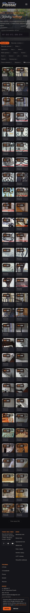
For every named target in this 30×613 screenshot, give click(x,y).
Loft (18, 56)
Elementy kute (13, 59)
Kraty (13, 49)
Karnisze (11, 56)
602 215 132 (5, 592)
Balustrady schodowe (17, 43)
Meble (20, 49)
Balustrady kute (20, 534)
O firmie (4, 567)
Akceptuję (6, 608)
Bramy (17, 46)
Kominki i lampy (20, 552)
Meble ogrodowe (5, 52)
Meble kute (19, 545)
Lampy (15, 52)
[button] (8, 74)
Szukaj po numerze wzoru (10, 30)
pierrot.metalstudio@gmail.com (11, 594)
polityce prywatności (20, 604)
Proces (4, 574)
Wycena (4, 581)
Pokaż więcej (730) (15, 521)
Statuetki (3, 59)
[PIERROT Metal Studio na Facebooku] (8, 543)
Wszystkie (4, 43)
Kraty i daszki (19, 549)
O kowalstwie (5, 570)
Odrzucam (15, 608)
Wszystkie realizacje (21, 560)
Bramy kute (19, 538)
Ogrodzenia (4, 49)
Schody (25, 56)
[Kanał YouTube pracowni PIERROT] (12, 543)
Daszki (3, 56)
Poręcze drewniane (6, 62)
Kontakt (4, 578)
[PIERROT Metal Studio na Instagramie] (4, 543)
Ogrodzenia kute (20, 541)
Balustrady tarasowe (6, 46)
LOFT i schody (20, 556)
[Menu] (26, 4)
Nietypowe (18, 62)
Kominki (23, 52)
